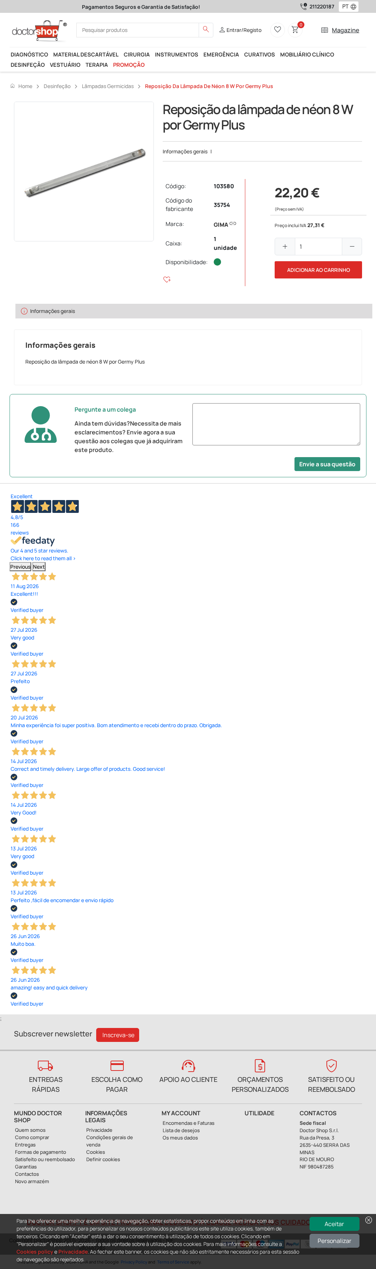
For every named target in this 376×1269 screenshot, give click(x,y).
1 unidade (225, 243)
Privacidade (73, 1251)
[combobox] (344, 6)
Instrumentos (176, 54)
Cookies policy (35, 1251)
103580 (224, 186)
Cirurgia (137, 54)
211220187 (322, 6)
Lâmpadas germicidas (108, 86)
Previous (20, 566)
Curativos (259, 54)
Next (39, 566)
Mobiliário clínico (307, 54)
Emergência (221, 54)
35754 (222, 205)
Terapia (97, 64)
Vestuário (65, 64)
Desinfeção (28, 64)
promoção (129, 64)
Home (21, 86)
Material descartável (86, 54)
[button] (355, 6)
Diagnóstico (29, 54)
